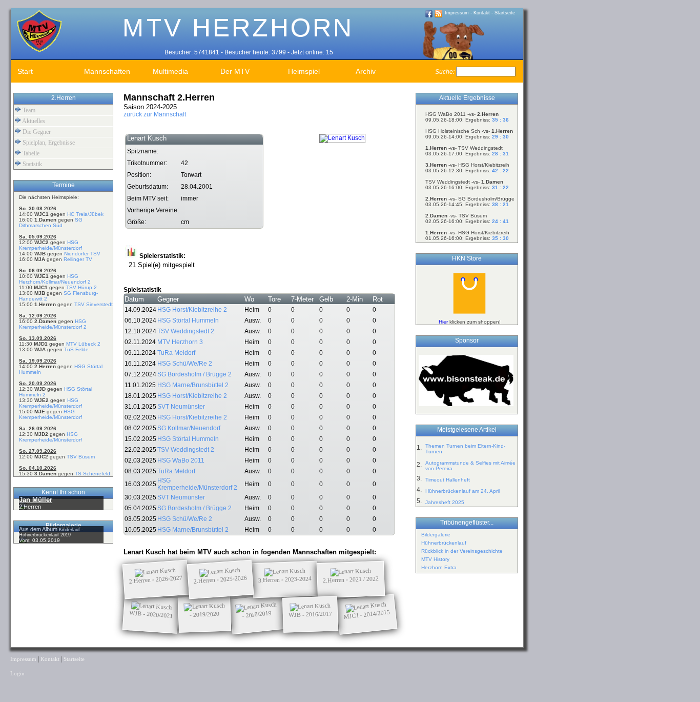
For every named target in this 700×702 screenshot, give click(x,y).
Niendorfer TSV (82, 253)
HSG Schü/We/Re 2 (184, 363)
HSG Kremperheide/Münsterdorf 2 (53, 324)
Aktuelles (33, 121)
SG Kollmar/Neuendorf (188, 428)
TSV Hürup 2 (81, 287)
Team (28, 110)
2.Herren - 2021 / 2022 (351, 579)
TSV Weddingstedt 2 (185, 331)
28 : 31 (500, 153)
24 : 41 (500, 221)
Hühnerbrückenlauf (443, 543)
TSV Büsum (81, 456)
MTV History (435, 559)
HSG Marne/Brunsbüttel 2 (193, 385)
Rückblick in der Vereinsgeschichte (462, 551)
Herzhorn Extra (439, 567)
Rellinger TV (78, 259)
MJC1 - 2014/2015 (366, 614)
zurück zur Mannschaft (154, 114)
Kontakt (481, 12)
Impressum (457, 12)
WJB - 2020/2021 (151, 614)
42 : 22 (500, 170)
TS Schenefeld (92, 473)
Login (17, 673)
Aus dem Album (39, 529)
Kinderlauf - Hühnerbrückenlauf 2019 (51, 532)
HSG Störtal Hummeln (188, 320)
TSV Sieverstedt (93, 304)
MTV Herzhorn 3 (180, 342)
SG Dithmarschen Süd (51, 222)
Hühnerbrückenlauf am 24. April (462, 491)
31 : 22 (500, 187)
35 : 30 (500, 238)
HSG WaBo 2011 (180, 460)
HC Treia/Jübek (85, 214)
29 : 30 (500, 136)
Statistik (31, 164)
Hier (443, 322)
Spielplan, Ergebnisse (48, 142)
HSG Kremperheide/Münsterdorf (50, 245)
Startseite (505, 12)
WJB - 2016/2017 (310, 614)
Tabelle (30, 153)
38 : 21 (500, 204)
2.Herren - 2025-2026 (221, 579)
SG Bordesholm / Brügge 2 (194, 374)
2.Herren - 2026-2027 (156, 579)
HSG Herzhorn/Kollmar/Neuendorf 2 (55, 279)
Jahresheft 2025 (444, 502)
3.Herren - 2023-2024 (285, 579)
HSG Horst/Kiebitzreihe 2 (192, 309)
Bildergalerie (435, 534)
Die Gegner (36, 131)
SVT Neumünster (181, 406)
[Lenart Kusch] (342, 138)
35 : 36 (500, 120)
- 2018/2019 (256, 614)
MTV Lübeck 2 (83, 344)
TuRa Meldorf (176, 352)
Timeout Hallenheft (447, 480)
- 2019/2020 (204, 614)
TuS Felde (76, 349)
